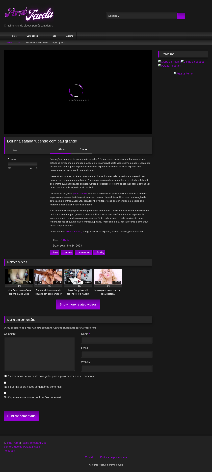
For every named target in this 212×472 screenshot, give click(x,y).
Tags (53, 35)
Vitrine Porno (12, 442)
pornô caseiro (80, 193)
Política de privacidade (113, 457)
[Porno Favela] (29, 13)
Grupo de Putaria (21, 446)
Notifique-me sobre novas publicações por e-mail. (33, 397)
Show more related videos (78, 304)
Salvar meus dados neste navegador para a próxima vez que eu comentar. (51, 376)
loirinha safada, (74, 231)
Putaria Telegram (31, 442)
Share (83, 149)
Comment (9, 334)
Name (85, 334)
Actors (69, 35)
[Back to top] (202, 462)
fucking (100, 252)
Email (85, 348)
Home (13, 35)
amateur (68, 252)
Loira (19, 42)
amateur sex (85, 252)
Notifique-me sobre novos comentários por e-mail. (33, 386)
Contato (89, 457)
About (61, 149)
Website (86, 362)
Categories (32, 35)
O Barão (65, 240)
